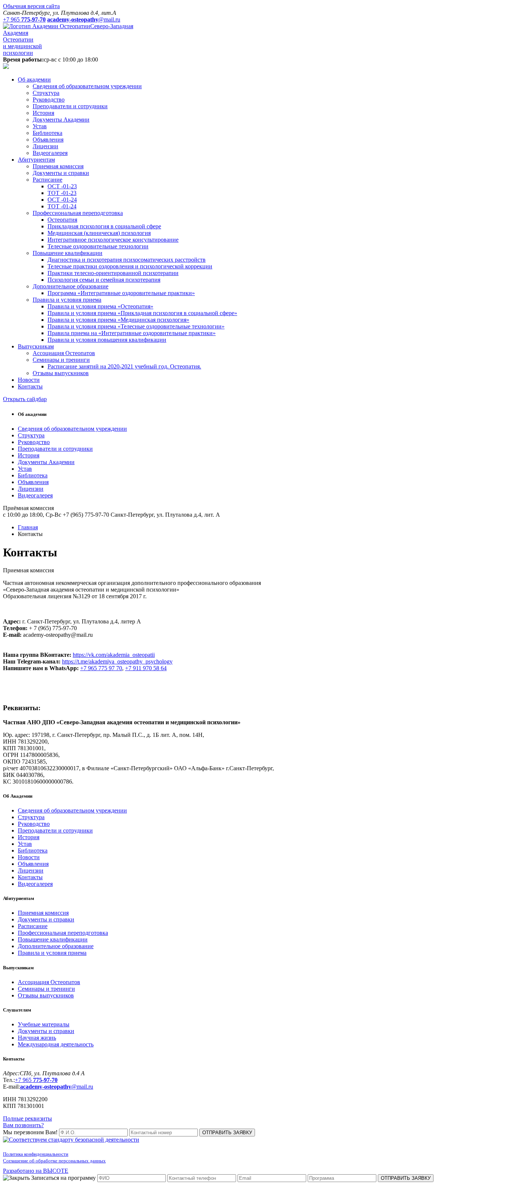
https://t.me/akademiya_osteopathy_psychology (117, 661)
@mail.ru (56, 1086)
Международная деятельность (56, 1044)
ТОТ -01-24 (62, 206)
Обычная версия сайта (31, 6)
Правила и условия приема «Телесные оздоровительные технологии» (136, 326)
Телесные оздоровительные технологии (98, 246)
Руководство (49, 99)
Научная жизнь (37, 1038)
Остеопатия (62, 219)
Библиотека (47, 133)
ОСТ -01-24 (62, 199)
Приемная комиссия (58, 166)
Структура (46, 93)
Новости (29, 380)
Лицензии (45, 146)
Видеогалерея (50, 153)
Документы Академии (61, 119)
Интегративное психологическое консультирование (113, 239)
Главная (28, 527)
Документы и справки (61, 173)
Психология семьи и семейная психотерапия (104, 280)
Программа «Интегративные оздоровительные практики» (121, 293)
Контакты (30, 386)
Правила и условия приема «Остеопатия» (100, 306)
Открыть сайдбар (25, 399)
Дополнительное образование (70, 286)
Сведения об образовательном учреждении (87, 86)
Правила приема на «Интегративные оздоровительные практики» (132, 333)
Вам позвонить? (23, 1125)
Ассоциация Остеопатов (64, 353)
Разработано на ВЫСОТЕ (35, 1171)
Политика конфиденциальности (35, 1154)
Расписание (47, 179)
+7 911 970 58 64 (146, 668)
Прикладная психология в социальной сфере (104, 226)
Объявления (48, 139)
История (43, 113)
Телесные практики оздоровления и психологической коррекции (130, 266)
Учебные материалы (43, 1024)
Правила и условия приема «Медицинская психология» (118, 320)
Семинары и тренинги (61, 360)
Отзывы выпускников (61, 373)
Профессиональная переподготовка (78, 213)
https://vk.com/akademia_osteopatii (114, 655)
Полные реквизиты (27, 1118)
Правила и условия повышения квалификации (107, 340)
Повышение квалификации (67, 253)
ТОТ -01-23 (62, 193)
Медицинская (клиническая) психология (99, 233)
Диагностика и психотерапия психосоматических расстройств (127, 259)
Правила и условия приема (67, 300)
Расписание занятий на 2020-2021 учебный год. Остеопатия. (124, 366)
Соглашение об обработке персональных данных (54, 1161)
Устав (40, 126)
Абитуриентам (36, 159)
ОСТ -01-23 (62, 186)
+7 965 (36, 1080)
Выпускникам (36, 346)
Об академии (34, 79)
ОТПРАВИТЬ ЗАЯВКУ (227, 1132)
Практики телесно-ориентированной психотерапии (113, 273)
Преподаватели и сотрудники (70, 106)
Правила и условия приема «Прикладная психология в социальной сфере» (142, 313)
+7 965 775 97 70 (101, 668)
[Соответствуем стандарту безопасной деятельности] (71, 1139)
